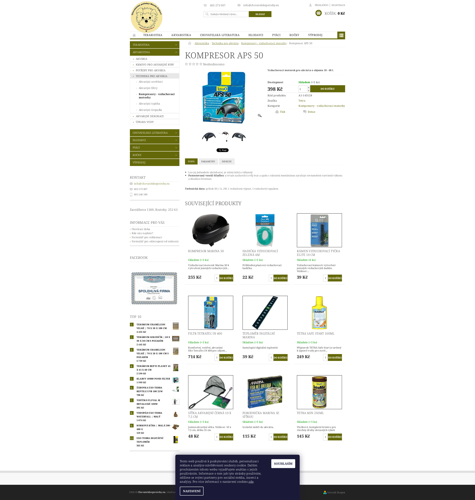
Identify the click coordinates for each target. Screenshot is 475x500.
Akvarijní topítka (149, 103)
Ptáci (276, 35)
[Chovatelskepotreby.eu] (146, 17)
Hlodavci (255, 35)
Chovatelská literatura (220, 35)
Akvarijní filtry (148, 88)
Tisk (282, 111)
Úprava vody (145, 122)
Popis (191, 161)
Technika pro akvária (151, 76)
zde (250, 482)
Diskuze (227, 161)
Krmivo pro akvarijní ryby (155, 64)
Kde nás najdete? (142, 233)
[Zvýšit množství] (308, 87)
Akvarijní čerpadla (150, 110)
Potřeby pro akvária (150, 70)
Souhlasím (283, 464)
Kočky (294, 35)
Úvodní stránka (134, 35)
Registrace (338, 5)
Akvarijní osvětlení (151, 81)
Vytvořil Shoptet (336, 492)
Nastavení (191, 491)
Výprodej (315, 35)
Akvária (141, 59)
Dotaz (311, 111)
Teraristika (153, 35)
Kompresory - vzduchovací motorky (157, 95)
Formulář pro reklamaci (147, 237)
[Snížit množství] (308, 90)
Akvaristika (181, 35)
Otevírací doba (141, 229)
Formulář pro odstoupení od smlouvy (155, 241)
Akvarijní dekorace (150, 116)
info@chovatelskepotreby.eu (152, 183)
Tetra (302, 100)
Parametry (208, 161)
